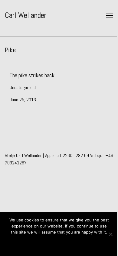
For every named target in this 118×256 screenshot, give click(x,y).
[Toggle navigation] (109, 15)
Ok (59, 243)
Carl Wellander (25, 15)
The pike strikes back (24, 71)
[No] (110, 234)
